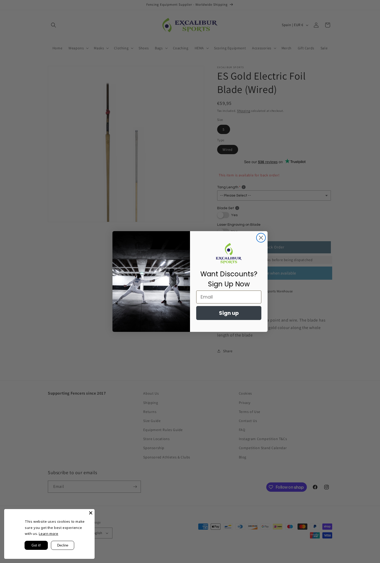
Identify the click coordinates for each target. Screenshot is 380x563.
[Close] (90, 512)
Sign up (229, 313)
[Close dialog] (260, 237)
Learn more (48, 533)
